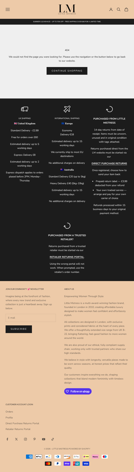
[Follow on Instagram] (25, 439)
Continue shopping (67, 70)
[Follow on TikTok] (52, 439)
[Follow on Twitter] (16, 439)
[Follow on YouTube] (43, 439)
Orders (9, 411)
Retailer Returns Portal (18, 429)
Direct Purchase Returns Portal (22, 423)
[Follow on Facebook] (7, 439)
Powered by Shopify (79, 449)
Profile (9, 417)
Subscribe (19, 329)
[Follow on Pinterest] (34, 439)
